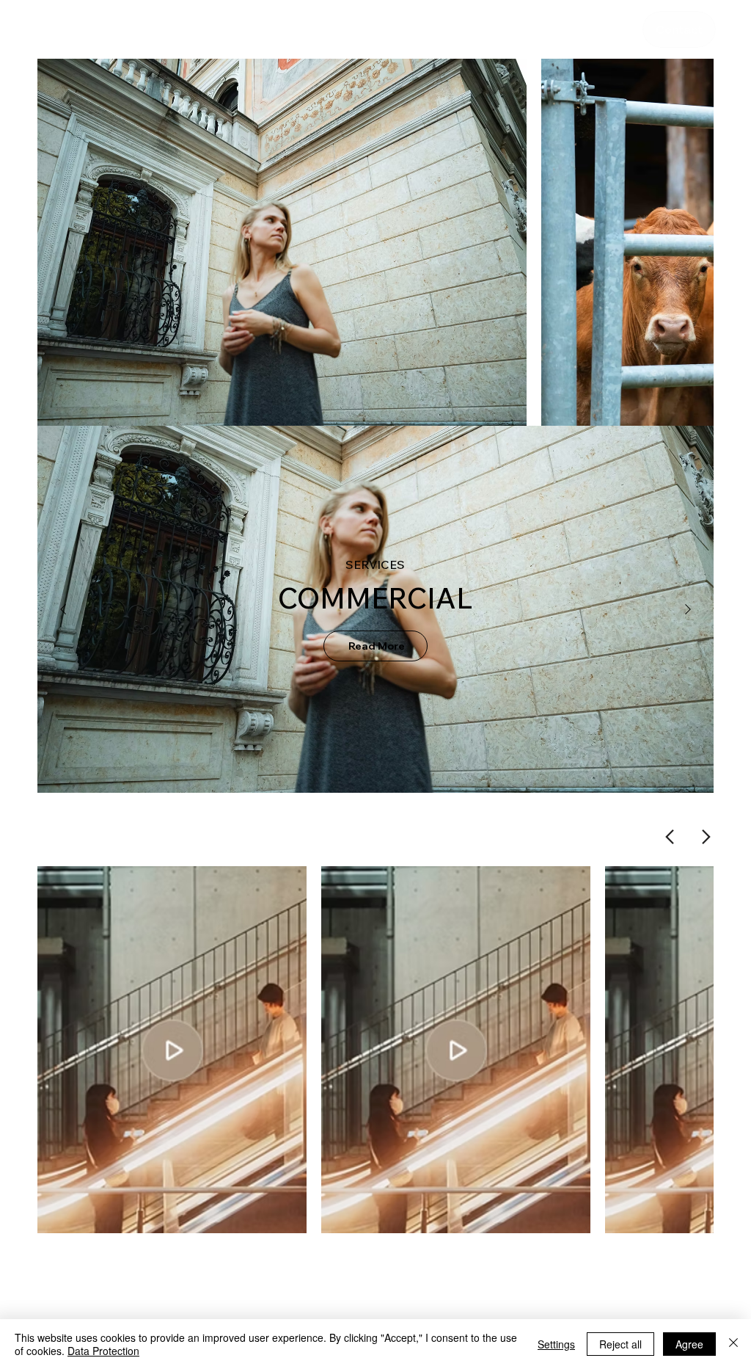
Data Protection (103, 1350)
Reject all (620, 1344)
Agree (689, 1344)
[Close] (733, 1344)
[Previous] (63, 609)
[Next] (688, 609)
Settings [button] (556, 1344)
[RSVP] (679, 29)
